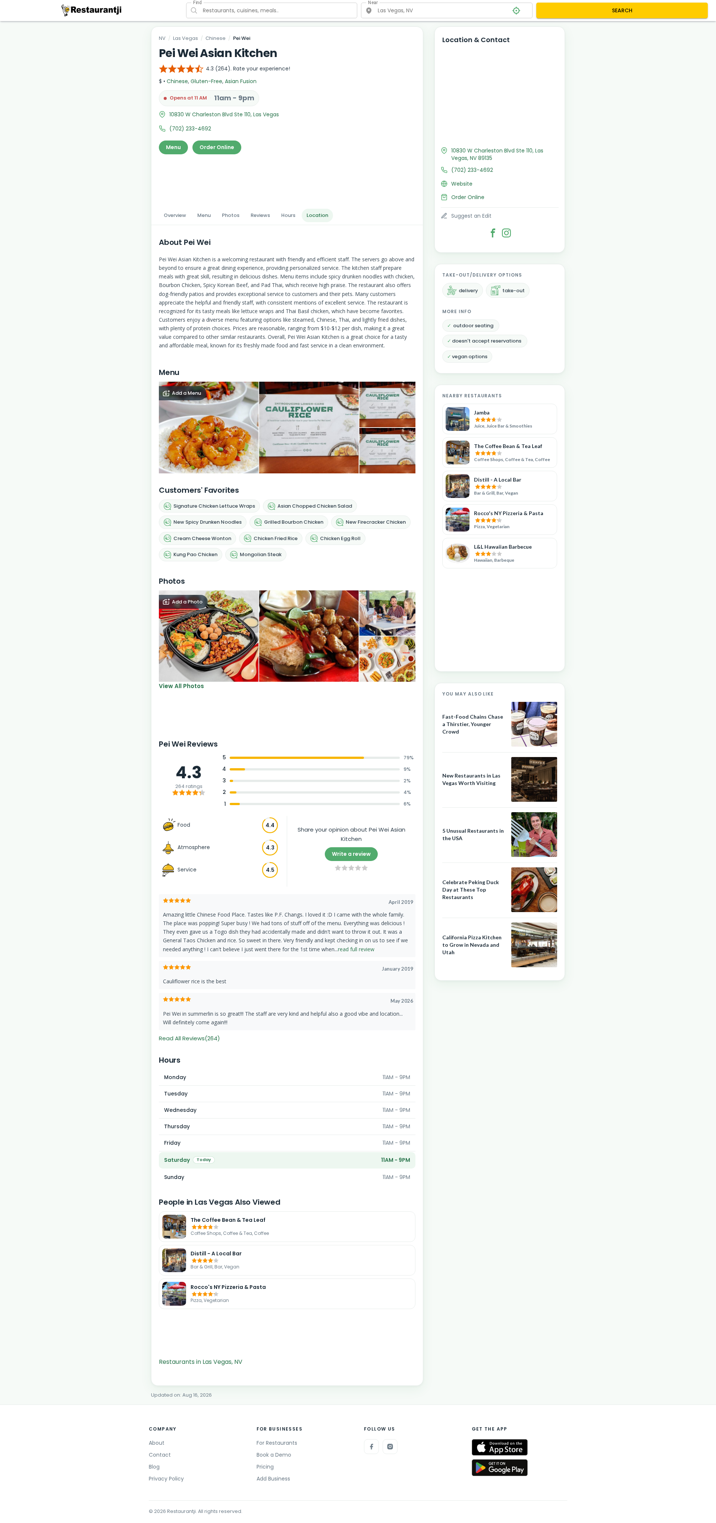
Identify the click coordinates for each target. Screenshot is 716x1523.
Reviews (260, 215)
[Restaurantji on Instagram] (390, 1446)
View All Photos (181, 686)
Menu (173, 147)
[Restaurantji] (91, 10)
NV (162, 38)
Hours (288, 215)
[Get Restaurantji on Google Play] (500, 1467)
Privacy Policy (166, 1478)
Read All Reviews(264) (189, 1038)
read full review (356, 949)
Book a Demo (274, 1455)
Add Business (273, 1478)
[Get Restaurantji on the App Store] (500, 1447)
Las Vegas (185, 38)
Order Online (217, 147)
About (156, 1443)
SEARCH (622, 10)
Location (317, 215)
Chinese (215, 38)
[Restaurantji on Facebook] (371, 1446)
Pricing (265, 1466)
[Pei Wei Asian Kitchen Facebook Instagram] (506, 232)
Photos (230, 215)
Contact (160, 1455)
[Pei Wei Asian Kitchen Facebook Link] (493, 232)
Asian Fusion (241, 81)
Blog (154, 1466)
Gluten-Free (206, 81)
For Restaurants (277, 1443)
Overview (175, 215)
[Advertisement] (287, 179)
